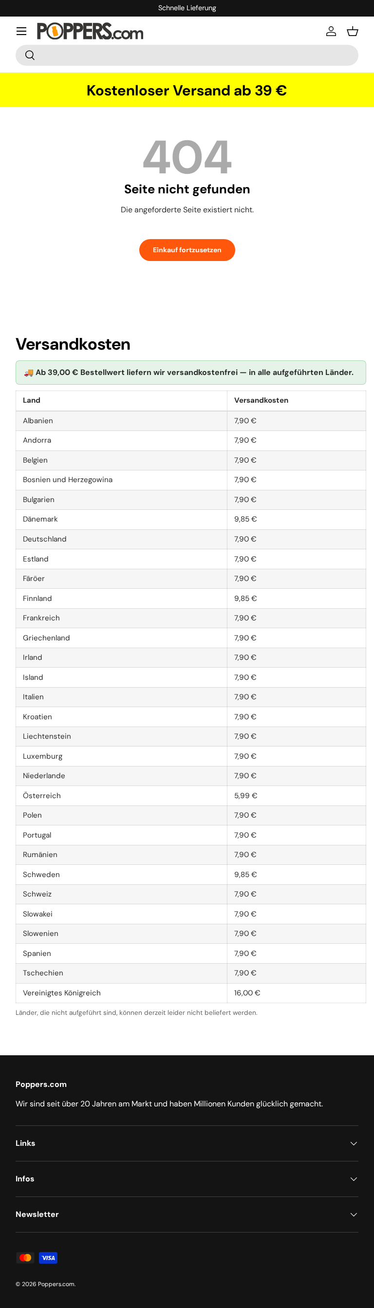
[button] (352, 31)
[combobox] (187, 55)
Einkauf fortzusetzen (187, 249)
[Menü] (21, 31)
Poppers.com (56, 1284)
